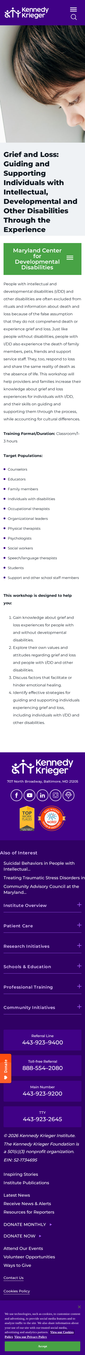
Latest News (17, 1195)
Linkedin (42, 795)
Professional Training (28, 987)
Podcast (68, 795)
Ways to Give (17, 1265)
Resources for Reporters (29, 1212)
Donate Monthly (25, 1224)
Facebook (16, 795)
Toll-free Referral (42, 1065)
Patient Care (18, 926)
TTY (42, 1116)
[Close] (79, 1307)
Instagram (55, 795)
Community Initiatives (29, 1007)
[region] (42, 1327)
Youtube (29, 795)
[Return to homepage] (31, 13)
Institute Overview (25, 905)
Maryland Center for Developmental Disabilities (37, 259)
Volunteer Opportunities (29, 1257)
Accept (42, 1346)
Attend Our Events (23, 1248)
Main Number (42, 1091)
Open (73, 10)
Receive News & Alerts (27, 1203)
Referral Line (42, 1040)
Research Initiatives (26, 946)
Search (74, 17)
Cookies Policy (17, 1291)
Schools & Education (27, 966)
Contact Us (14, 1277)
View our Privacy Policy (30, 1337)
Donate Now (19, 1236)
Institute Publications (26, 1182)
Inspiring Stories (21, 1174)
